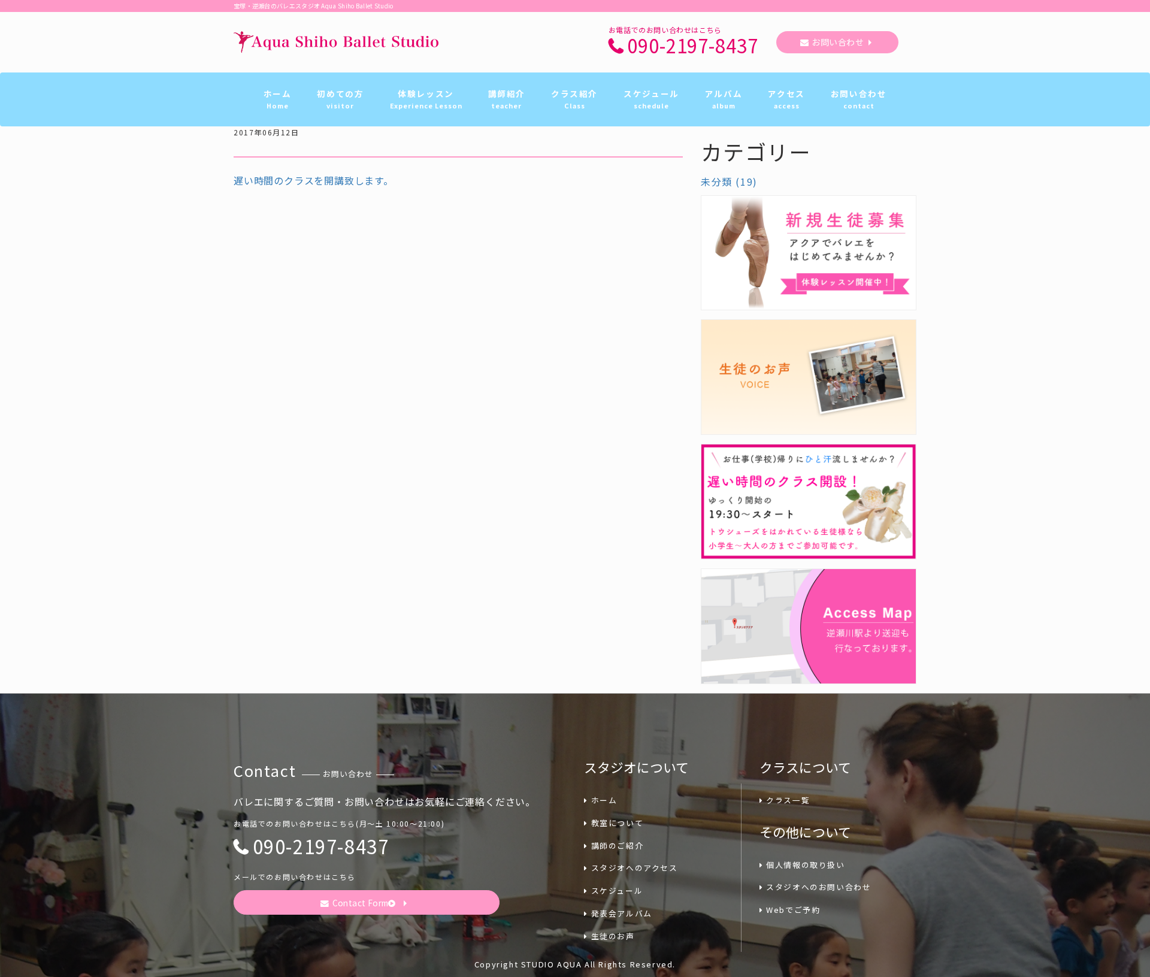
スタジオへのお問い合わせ (818, 887)
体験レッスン (426, 98)
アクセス (786, 98)
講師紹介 (506, 98)
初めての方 (340, 98)
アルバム (723, 98)
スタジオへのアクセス (634, 867)
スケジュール (651, 98)
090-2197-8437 (692, 46)
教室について (617, 822)
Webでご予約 (793, 909)
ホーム (278, 98)
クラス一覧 (788, 800)
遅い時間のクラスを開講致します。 (314, 180)
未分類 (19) (729, 181)
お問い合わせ (838, 42)
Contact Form (360, 903)
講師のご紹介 (617, 845)
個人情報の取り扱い (805, 864)
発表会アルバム (621, 913)
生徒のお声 (613, 936)
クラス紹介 (574, 98)
